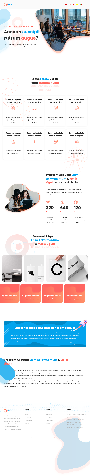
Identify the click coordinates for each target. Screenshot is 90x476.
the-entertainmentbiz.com (50, 438)
